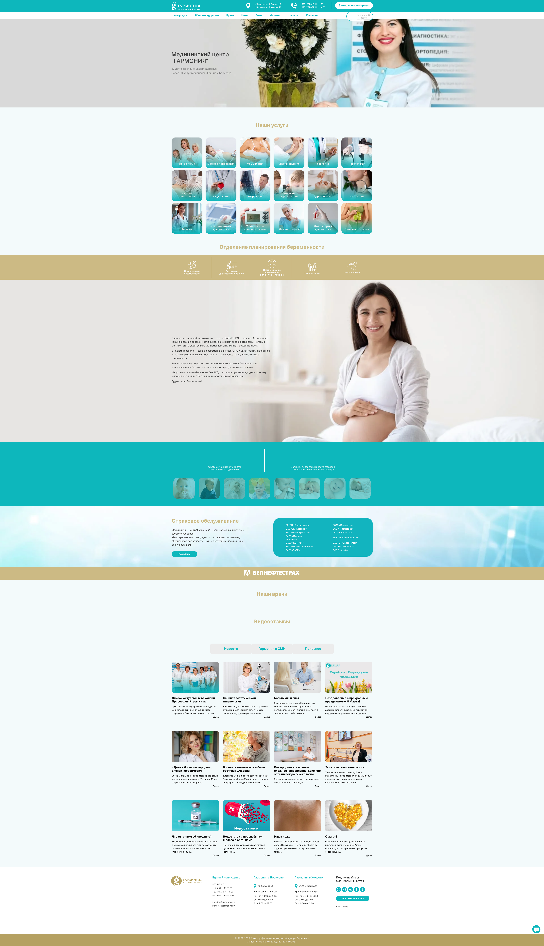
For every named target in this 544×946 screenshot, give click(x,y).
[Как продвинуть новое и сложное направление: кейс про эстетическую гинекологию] (297, 746)
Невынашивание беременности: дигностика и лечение (272, 272)
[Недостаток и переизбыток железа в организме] (246, 815)
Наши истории (312, 273)
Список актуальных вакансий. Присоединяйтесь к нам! (193, 699)
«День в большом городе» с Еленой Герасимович (192, 769)
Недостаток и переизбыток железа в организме (242, 838)
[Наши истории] (312, 267)
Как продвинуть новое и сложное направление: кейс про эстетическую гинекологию (297, 771)
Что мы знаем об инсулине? (192, 836)
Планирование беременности (192, 272)
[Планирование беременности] (192, 265)
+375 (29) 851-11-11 (222, 888)
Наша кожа (282, 836)
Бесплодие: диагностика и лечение (231, 272)
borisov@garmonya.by (223, 905)
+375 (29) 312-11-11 (222, 884)
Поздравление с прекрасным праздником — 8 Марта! (346, 699)
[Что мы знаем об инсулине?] (195, 815)
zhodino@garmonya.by (223, 902)
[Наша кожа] (297, 815)
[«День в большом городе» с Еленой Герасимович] (195, 746)
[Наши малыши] (352, 266)
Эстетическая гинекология (344, 767)
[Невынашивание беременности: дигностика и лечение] (272, 264)
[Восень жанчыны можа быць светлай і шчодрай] (246, 746)
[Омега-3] (348, 815)
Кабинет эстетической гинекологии (239, 699)
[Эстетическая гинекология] (348, 746)
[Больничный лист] (297, 677)
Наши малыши (352, 272)
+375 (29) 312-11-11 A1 (311, 4)
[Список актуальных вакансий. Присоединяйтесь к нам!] (195, 677)
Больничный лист (286, 698)
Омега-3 (331, 836)
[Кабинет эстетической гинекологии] (246, 677)
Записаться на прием (354, 5)
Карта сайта (342, 906)
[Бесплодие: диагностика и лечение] (232, 265)
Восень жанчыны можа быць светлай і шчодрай (244, 769)
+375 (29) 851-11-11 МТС (312, 7)
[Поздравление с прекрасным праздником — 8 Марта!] (348, 677)
